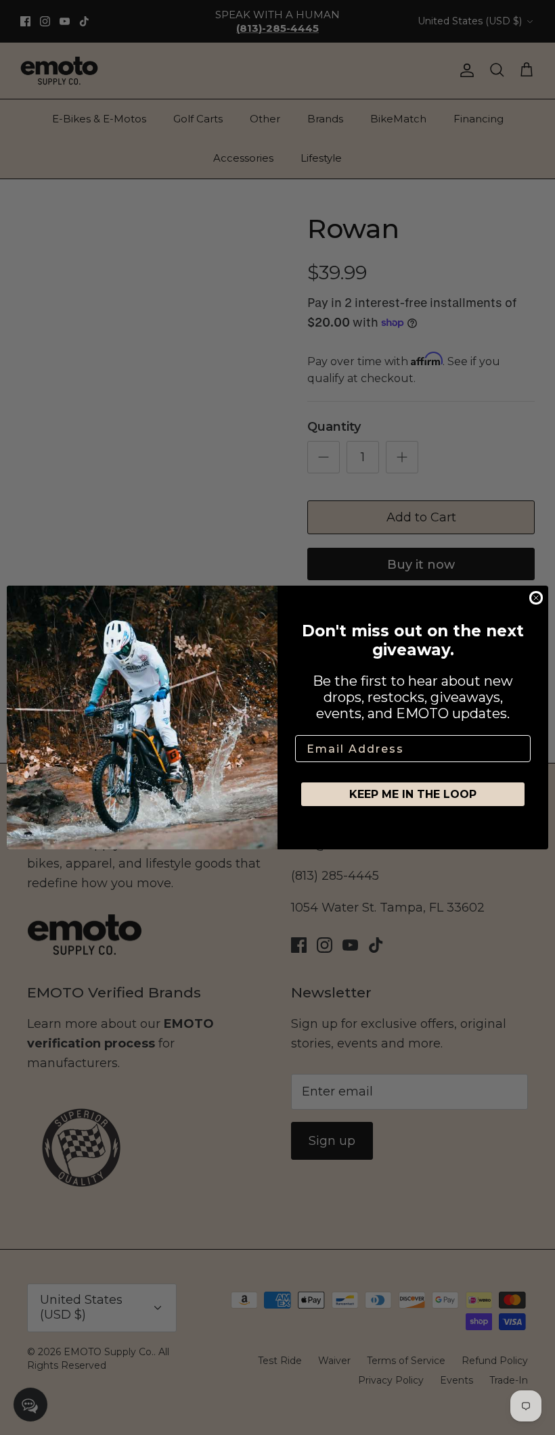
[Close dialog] (536, 597)
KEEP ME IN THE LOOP (412, 794)
